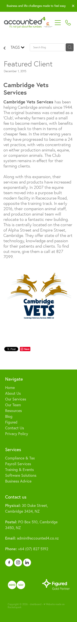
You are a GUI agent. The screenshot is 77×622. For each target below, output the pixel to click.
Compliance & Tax (20, 458)
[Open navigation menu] (58, 23)
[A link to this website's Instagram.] (18, 562)
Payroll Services (18, 463)
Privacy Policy (16, 433)
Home (10, 387)
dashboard (35, 604)
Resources (13, 410)
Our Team (13, 404)
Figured (11, 422)
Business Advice (18, 481)
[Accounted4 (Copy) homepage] (28, 23)
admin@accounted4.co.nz (32, 538)
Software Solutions (20, 475)
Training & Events (19, 469)
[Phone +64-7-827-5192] (68, 23)
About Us (13, 393)
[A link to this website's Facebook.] (9, 562)
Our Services (15, 399)
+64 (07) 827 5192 (26, 548)
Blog (8, 416)
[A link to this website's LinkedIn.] (27, 562)
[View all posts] (4, 48)
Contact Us (14, 427)
